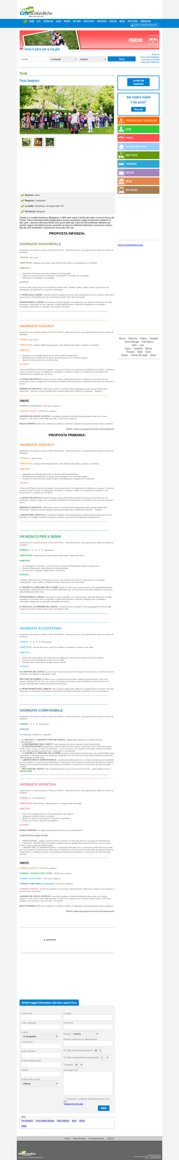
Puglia (140, 351)
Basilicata (133, 338)
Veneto (153, 355)
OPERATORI (48, 21)
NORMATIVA (146, 21)
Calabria (143, 338)
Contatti (110, 1138)
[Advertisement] (67, 170)
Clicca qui (138, 109)
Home (67, 1138)
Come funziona (79, 1138)
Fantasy (82, 1120)
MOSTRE (113, 21)
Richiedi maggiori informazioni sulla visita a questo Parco (49, 1002)
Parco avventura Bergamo (45, 1120)
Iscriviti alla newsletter (138, 82)
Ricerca (155, 54)
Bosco (74, 1120)
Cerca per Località (150, 59)
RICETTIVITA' (89, 21)
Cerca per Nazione (150, 62)
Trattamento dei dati (73, 1104)
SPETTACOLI (133, 21)
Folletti (24, 1126)
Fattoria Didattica (63, 1120)
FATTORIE (77, 21)
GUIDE (58, 21)
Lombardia (138, 348)
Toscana (124, 355)
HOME (31, 21)
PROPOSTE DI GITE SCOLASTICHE (141, 120)
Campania (154, 338)
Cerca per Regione (150, 57)
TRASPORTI (102, 21)
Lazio (142, 345)
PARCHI (67, 21)
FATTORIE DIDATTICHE (136, 146)
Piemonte (130, 351)
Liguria (128, 348)
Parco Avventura (27, 1120)
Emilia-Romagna (132, 341)
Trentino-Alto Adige (139, 355)
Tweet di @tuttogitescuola (130, 245)
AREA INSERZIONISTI (145, 25)
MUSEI (122, 21)
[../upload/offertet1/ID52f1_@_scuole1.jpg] (67, 115)
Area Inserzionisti (96, 1138)
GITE (39, 21)
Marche (148, 348)
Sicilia (148, 351)
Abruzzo (122, 338)
